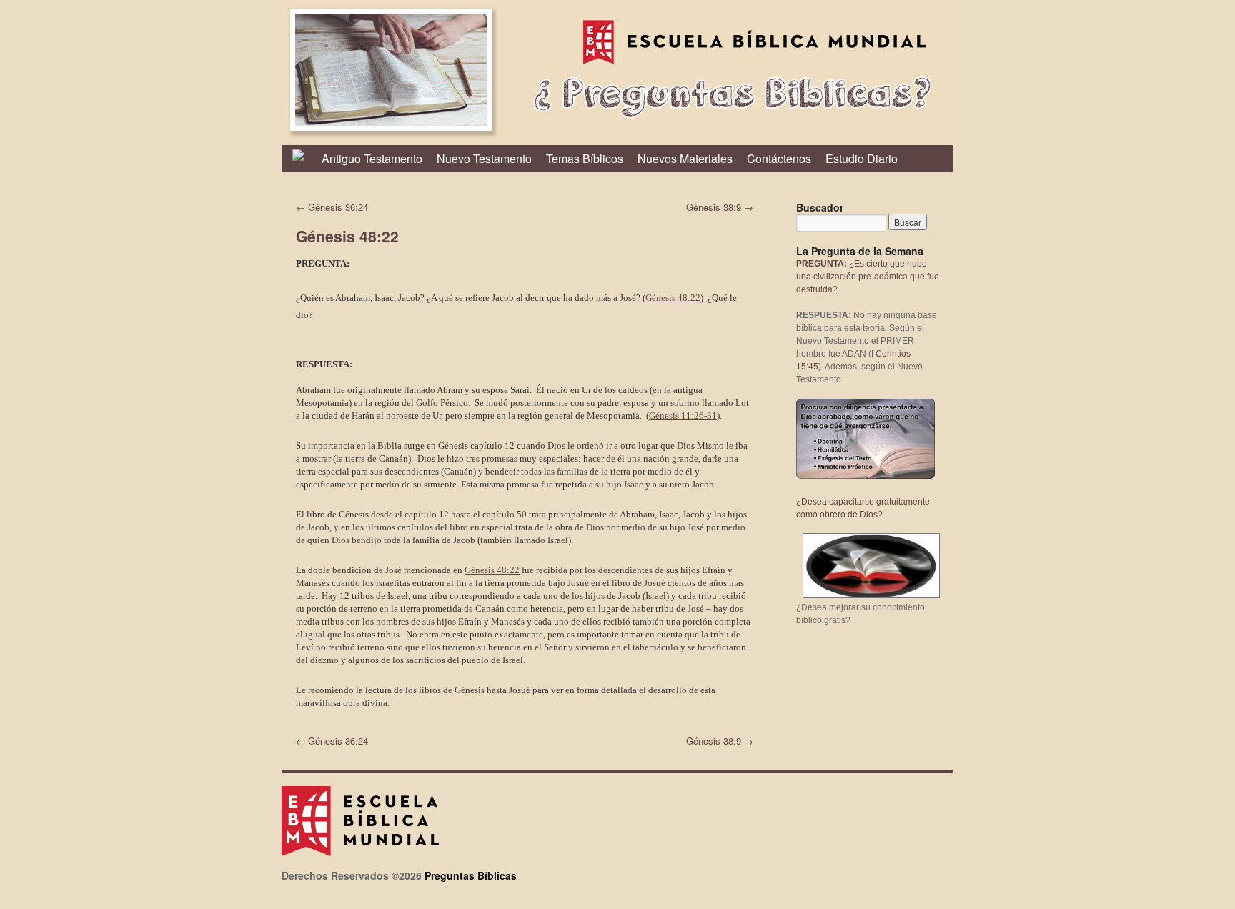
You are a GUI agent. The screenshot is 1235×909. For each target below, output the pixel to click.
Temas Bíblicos (584, 158)
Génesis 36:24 (332, 207)
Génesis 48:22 (672, 297)
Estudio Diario (861, 158)
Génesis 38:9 (719, 207)
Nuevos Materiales (685, 158)
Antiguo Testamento (372, 158)
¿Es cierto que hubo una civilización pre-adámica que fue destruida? (867, 276)
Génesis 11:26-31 (683, 415)
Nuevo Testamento (484, 158)
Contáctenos (779, 158)
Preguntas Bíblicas (471, 875)
